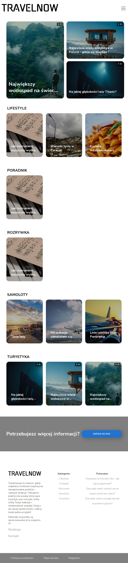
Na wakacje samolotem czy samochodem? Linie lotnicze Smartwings (62, 335)
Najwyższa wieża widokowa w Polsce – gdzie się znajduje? (91, 50)
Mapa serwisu (51, 558)
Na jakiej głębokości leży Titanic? (93, 92)
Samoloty (17, 294)
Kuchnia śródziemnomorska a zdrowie (103, 148)
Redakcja (14, 530)
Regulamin (74, 558)
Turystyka (18, 356)
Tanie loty (18, 337)
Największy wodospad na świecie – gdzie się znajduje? (33, 87)
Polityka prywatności (22, 558)
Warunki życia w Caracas (62, 148)
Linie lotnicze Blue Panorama (103, 335)
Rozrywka (18, 232)
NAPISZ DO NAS (101, 434)
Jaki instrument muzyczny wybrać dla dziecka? (24, 148)
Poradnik (17, 170)
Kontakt (13, 536)
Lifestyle (17, 108)
